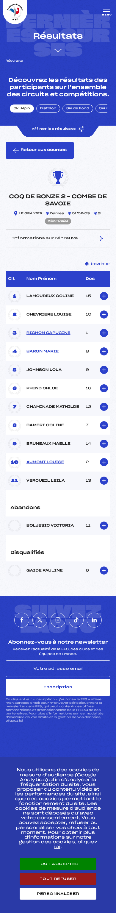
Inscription (58, 687)
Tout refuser (58, 879)
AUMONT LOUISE (45, 462)
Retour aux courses (44, 150)
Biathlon (48, 108)
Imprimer (100, 263)
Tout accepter (58, 864)
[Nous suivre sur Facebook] (21, 620)
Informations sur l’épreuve (45, 238)
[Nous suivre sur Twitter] (39, 620)
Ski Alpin (22, 108)
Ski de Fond (77, 108)
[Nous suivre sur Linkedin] (94, 620)
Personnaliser (58, 893)
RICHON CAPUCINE (48, 333)
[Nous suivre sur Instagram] (58, 620)
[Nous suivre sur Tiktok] (76, 620)
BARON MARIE (42, 351)
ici (21, 721)
